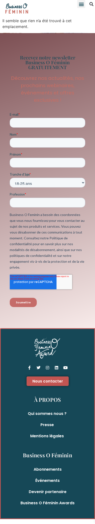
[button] (81, 4)
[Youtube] (65, 368)
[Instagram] (47, 368)
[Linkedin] (56, 368)
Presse (47, 425)
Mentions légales (47, 436)
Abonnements (48, 469)
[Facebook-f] (29, 368)
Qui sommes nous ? (47, 413)
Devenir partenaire (47, 492)
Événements (47, 480)
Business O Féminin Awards (47, 503)
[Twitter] (38, 368)
